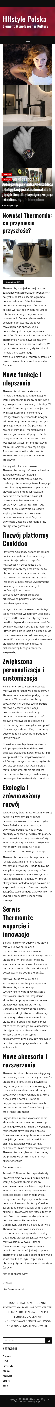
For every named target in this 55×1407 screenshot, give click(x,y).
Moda (6, 1370)
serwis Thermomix (36, 964)
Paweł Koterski (16, 1289)
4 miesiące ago (10, 205)
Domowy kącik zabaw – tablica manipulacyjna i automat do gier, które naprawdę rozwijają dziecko (27, 191)
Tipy (5, 1385)
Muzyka (7, 1375)
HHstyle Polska (25, 18)
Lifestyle (7, 174)
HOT (5, 1361)
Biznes (7, 1356)
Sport (6, 1380)
